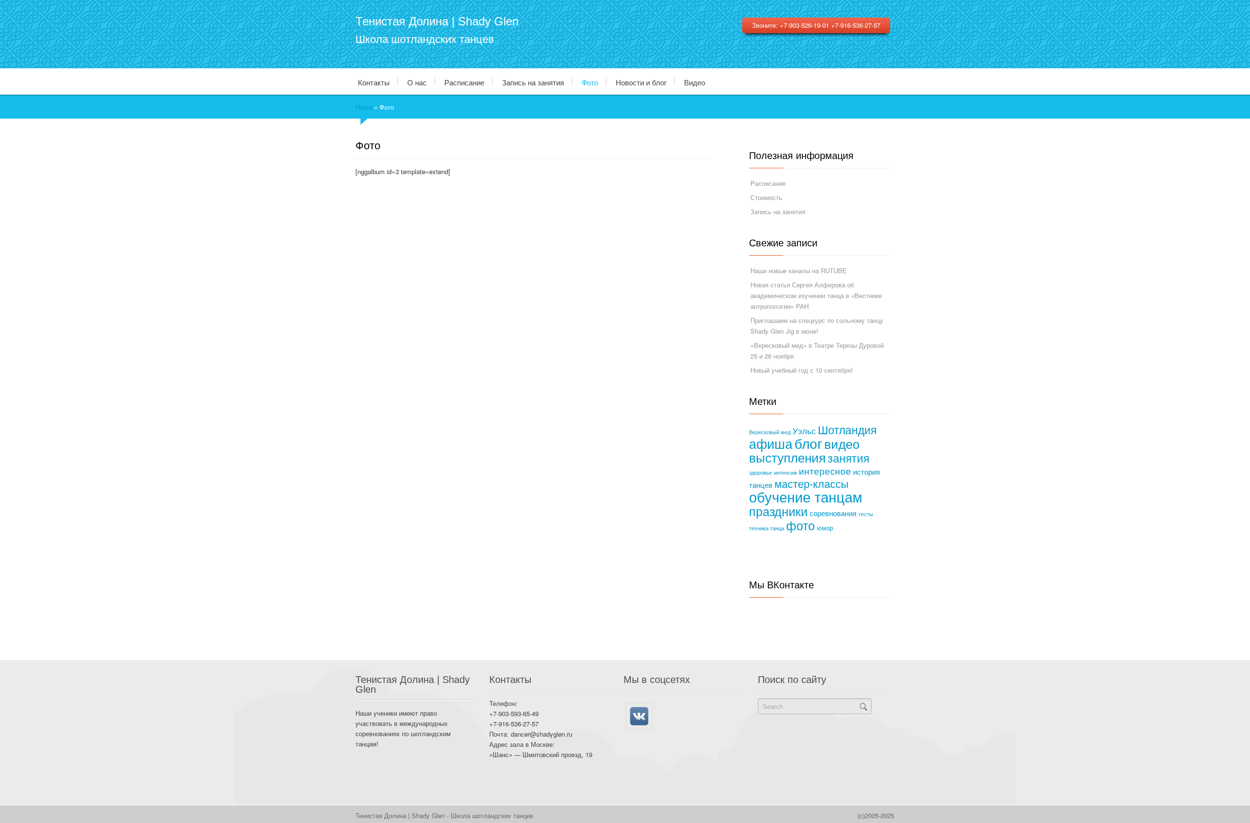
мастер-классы (811, 483)
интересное (825, 470)
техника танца (766, 528)
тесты (865, 514)
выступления (787, 457)
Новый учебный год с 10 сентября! (801, 370)
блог (808, 443)
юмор (825, 527)
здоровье (760, 472)
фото (800, 525)
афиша (770, 443)
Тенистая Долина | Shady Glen (437, 21)
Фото (590, 82)
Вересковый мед (770, 432)
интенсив (785, 472)
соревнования (833, 512)
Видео (694, 82)
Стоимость (766, 197)
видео (841, 443)
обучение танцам (805, 496)
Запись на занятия (533, 82)
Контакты (374, 82)
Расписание (464, 82)
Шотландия (847, 429)
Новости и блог (641, 82)
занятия (848, 457)
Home (363, 107)
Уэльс (804, 430)
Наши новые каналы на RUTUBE (798, 270)
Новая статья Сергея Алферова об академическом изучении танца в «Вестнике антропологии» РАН (816, 295)
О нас (417, 82)
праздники (778, 511)
